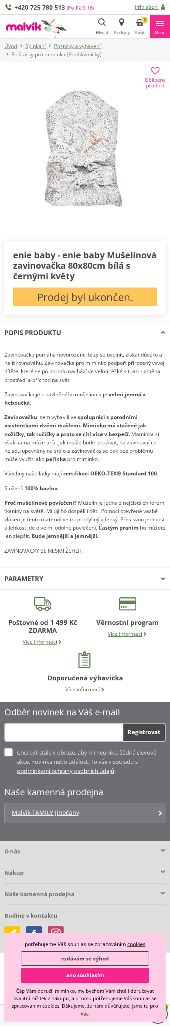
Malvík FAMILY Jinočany (45, 812)
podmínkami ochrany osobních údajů (65, 771)
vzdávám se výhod (85, 958)
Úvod (10, 46)
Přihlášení (147, 6)
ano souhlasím (85, 975)
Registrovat (144, 732)
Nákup (14, 873)
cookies (136, 944)
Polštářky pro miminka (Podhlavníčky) (56, 54)
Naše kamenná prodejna (39, 894)
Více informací (40, 641)
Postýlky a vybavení (77, 46)
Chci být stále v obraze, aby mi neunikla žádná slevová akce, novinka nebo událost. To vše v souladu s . (86, 762)
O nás (12, 851)
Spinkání (35, 46)
